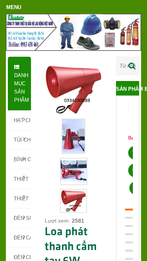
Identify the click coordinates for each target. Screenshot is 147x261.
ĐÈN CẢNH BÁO (22, 238)
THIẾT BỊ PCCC (22, 179)
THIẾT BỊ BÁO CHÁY (22, 199)
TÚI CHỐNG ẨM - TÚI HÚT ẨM (22, 140)
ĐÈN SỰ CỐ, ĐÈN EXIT (22, 218)
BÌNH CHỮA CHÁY (22, 159)
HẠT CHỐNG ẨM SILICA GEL (22, 120)
